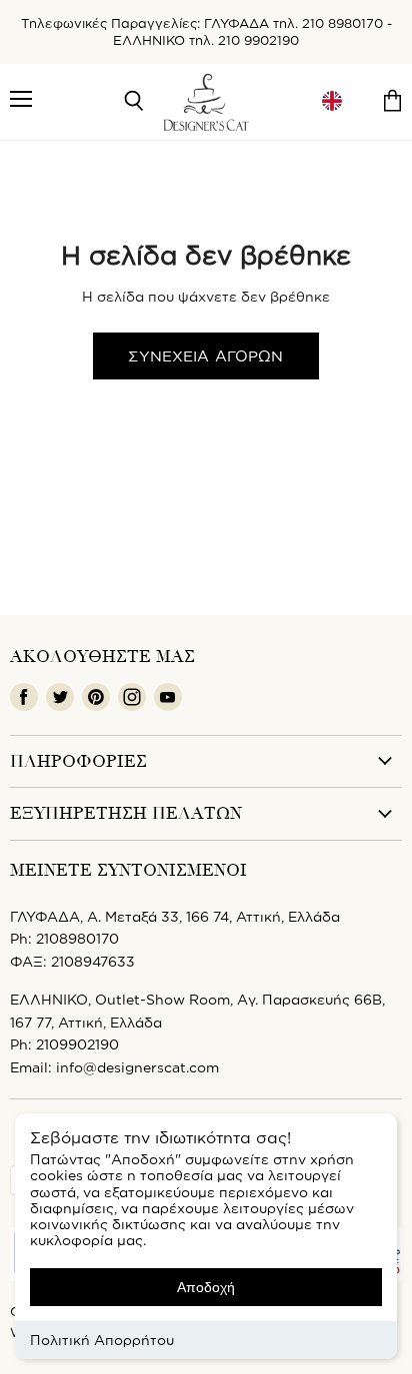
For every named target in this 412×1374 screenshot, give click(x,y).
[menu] (332, 101)
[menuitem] (332, 101)
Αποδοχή (206, 1287)
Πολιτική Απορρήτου (102, 1339)
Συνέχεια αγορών (205, 355)
